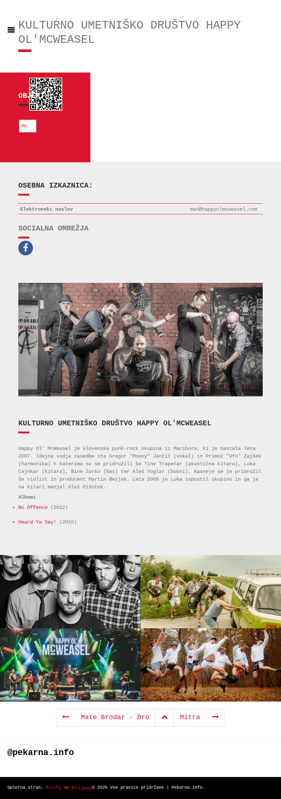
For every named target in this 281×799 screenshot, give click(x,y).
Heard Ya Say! (37, 522)
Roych (52, 787)
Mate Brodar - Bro (109, 717)
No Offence (33, 507)
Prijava (80, 788)
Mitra (196, 717)
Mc (24, 126)
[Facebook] (27, 248)
